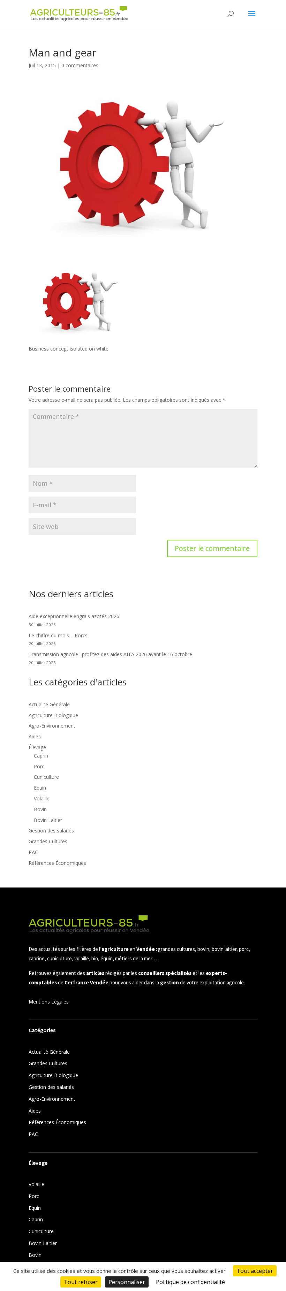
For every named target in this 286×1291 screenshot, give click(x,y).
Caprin (41, 755)
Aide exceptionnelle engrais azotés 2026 (74, 616)
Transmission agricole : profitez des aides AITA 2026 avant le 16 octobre (110, 654)
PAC (33, 852)
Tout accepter (254, 1271)
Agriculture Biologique (53, 715)
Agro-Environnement (52, 725)
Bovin (40, 809)
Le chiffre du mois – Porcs (58, 635)
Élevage (37, 747)
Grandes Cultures (48, 841)
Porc (39, 766)
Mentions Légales (49, 1001)
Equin (40, 787)
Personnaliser (126, 1282)
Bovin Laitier (48, 820)
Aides (35, 736)
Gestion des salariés (51, 830)
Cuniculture (46, 777)
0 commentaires (79, 65)
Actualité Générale (49, 704)
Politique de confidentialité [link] (190, 1282)
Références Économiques (57, 863)
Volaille (42, 798)
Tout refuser (81, 1282)
